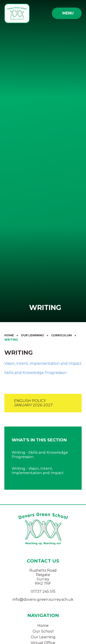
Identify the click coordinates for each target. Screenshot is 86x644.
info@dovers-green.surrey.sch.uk (43, 599)
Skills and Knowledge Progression (35, 372)
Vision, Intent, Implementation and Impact (43, 363)
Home (9, 335)
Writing (11, 339)
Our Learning (32, 335)
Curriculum (61, 335)
